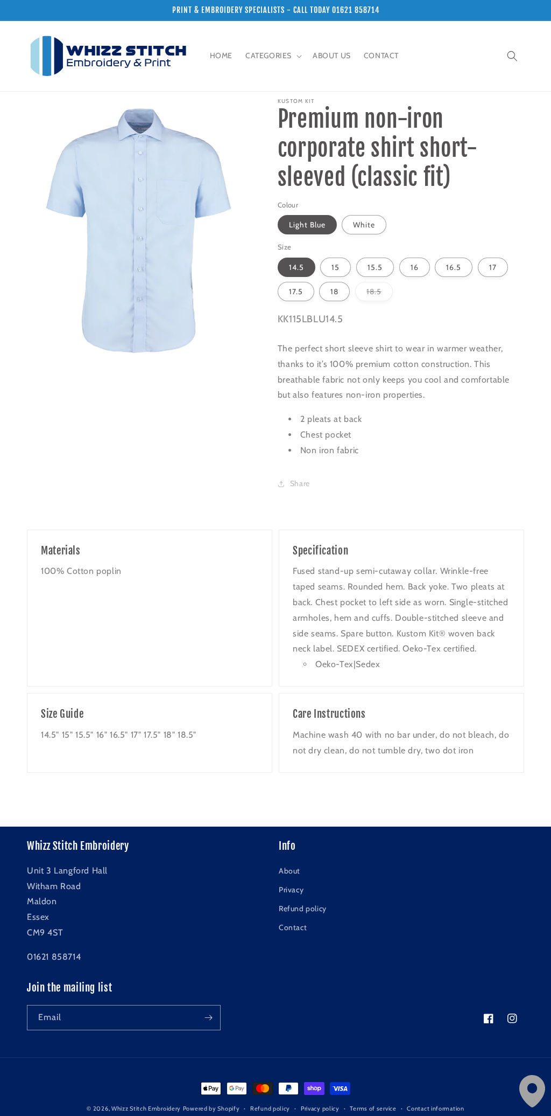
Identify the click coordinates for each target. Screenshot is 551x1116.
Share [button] (300, 483)
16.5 (453, 267)
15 (335, 267)
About (289, 871)
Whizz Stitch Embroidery (146, 1108)
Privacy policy (320, 1108)
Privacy (291, 890)
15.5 (375, 267)
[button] (272, 55)
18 (334, 291)
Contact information (435, 1108)
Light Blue (307, 225)
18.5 (379, 293)
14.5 (296, 267)
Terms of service (373, 1108)
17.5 (296, 291)
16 (415, 267)
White (364, 225)
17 (493, 267)
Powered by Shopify (211, 1108)
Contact (293, 927)
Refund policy (303, 908)
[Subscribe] (208, 1017)
